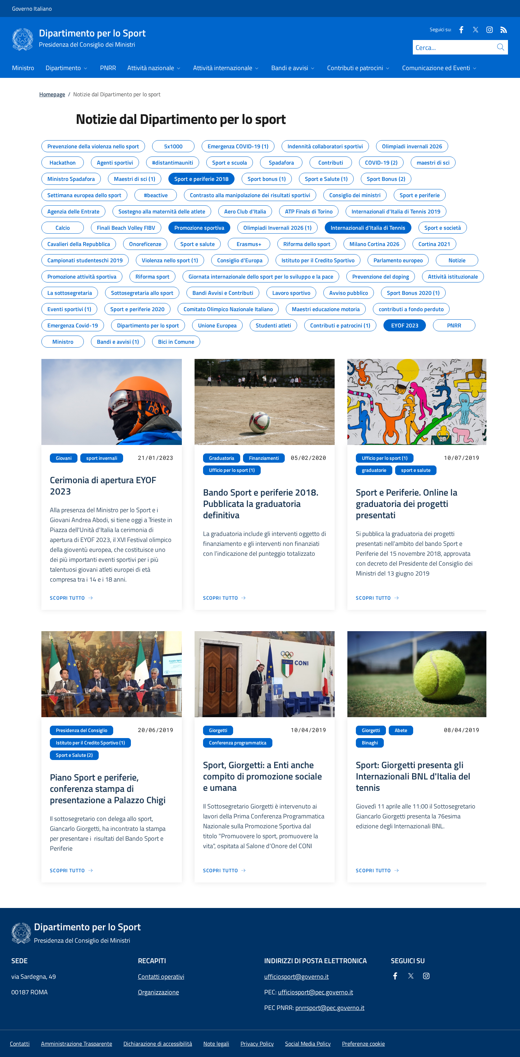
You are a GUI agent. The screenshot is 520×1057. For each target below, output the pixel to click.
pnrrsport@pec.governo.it (329, 1007)
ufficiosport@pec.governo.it (315, 992)
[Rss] (501, 29)
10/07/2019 (461, 457)
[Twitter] (473, 29)
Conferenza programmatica (237, 743)
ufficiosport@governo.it (296, 976)
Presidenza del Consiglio (81, 730)
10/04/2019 (308, 729)
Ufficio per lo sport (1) (232, 470)
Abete (401, 730)
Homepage (52, 94)
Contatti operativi (161, 976)
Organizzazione (158, 992)
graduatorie (374, 470)
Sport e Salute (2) (74, 755)
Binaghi (370, 743)
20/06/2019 (155, 729)
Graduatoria (221, 458)
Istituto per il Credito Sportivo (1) (90, 743)
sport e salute (416, 470)
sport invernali (101, 458)
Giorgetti (218, 730)
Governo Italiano (32, 8)
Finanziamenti (264, 458)
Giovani (63, 458)
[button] (363, 1043)
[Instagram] (487, 29)
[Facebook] (458, 29)
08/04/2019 (461, 729)
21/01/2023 (155, 457)
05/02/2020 (308, 457)
